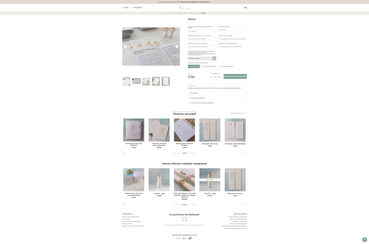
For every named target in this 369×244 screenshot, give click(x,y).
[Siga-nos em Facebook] (186, 221)
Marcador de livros (210, 144)
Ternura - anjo (210, 193)
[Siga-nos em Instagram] (183, 221)
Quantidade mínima (197, 98)
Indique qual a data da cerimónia (199, 35)
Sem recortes (193, 66)
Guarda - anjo (159, 193)
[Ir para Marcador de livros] (209, 130)
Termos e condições (239, 221)
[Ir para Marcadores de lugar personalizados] (133, 179)
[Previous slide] (125, 46)
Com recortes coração (209, 66)
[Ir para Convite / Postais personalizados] (159, 130)
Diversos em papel (194, 13)
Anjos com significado (130, 217)
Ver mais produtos (237, 113)
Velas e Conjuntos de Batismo (133, 226)
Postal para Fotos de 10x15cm (184, 144)
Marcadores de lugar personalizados (133, 194)
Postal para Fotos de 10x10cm (133, 144)
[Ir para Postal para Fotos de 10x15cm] (184, 130)
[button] (123, 152)
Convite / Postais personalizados (159, 144)
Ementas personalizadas (235, 144)
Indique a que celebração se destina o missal (200, 27)
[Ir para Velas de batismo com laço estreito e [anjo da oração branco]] (184, 179)
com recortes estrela (226, 66)
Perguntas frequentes (238, 219)
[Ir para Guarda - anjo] (159, 179)
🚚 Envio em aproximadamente (202, 103)
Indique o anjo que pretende (228, 43)
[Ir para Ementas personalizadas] (235, 130)
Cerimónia (172, 13)
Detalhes (194, 93)
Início (165, 13)
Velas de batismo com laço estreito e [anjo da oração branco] (184, 195)
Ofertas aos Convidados (131, 221)
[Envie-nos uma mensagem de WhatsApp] (364, 239)
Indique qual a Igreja (225, 35)
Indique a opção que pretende (198, 62)
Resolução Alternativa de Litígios (234, 226)
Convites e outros (182, 13)
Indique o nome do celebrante (198, 43)
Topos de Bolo (127, 224)
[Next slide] (176, 46)
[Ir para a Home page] (184, 7)
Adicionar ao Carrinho (235, 76)
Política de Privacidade (238, 224)
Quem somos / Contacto (238, 217)
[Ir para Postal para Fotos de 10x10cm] (133, 130)
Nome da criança (224, 26)
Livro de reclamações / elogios (235, 228)
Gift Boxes (126, 219)
